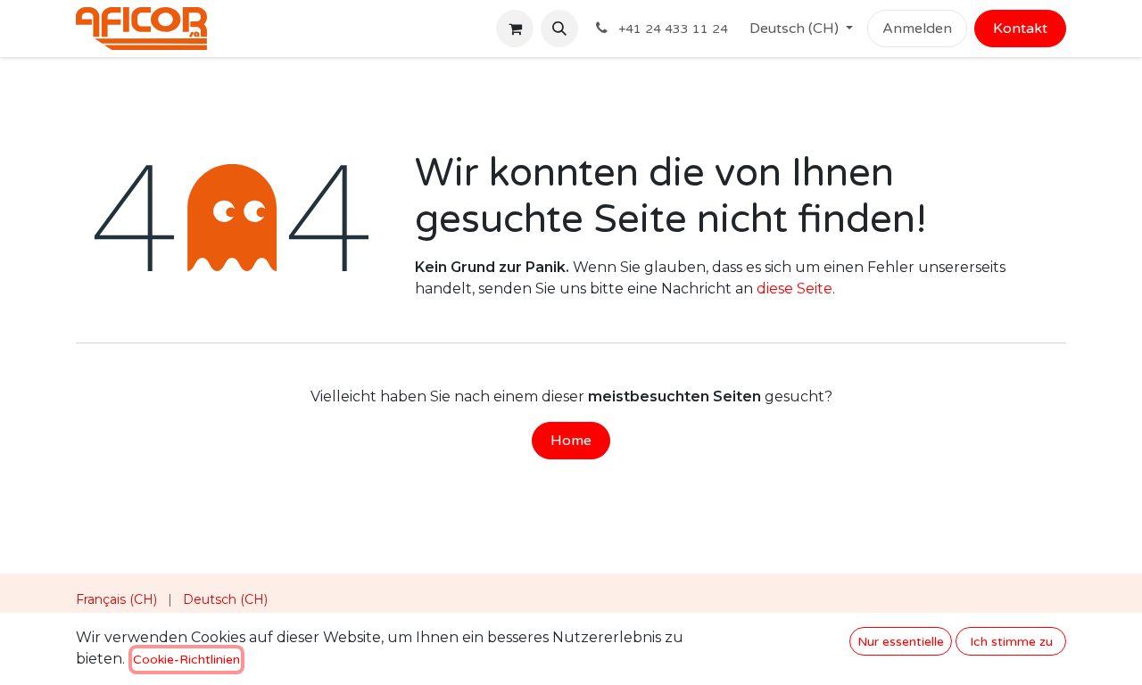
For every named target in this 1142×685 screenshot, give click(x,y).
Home (571, 441)
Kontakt (1020, 28)
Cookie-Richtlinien (186, 659)
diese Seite (794, 288)
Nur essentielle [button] (900, 641)
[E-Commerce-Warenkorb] (515, 28)
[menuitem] (116, 600)
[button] (559, 28)
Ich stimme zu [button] (1011, 641)
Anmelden (917, 28)
